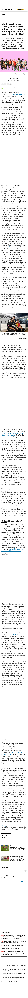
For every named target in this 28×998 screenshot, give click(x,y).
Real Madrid (22, 18)
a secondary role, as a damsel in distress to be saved (12, 550)
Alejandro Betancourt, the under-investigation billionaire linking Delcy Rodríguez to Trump (13, 978)
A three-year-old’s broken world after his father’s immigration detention (13, 942)
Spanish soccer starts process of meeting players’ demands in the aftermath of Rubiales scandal (17, 859)
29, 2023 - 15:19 (15, 80)
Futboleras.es (11, 247)
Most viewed (4, 960)
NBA (10, 18)
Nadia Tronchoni (13, 851)
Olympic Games (5, 18)
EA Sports (13, 871)
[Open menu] (2, 9)
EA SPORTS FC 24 (5, 871)
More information (4, 877)
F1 (18, 18)
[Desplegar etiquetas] (25, 871)
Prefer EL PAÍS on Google (9, 88)
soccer (3, 22)
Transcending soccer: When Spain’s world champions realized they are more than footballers (18, 848)
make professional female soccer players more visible (12, 434)
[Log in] (25, 9)
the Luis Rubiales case (16, 635)
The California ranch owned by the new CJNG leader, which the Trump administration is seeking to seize (14, 965)
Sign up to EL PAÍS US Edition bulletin (12, 835)
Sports (4, 14)
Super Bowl (14, 18)
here (22, 881)
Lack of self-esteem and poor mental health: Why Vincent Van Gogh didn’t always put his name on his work (14, 953)
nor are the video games (17, 94)
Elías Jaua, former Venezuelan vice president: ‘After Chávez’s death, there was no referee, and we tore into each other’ (13, 947)
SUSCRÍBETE (20, 9)
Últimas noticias (6, 932)
